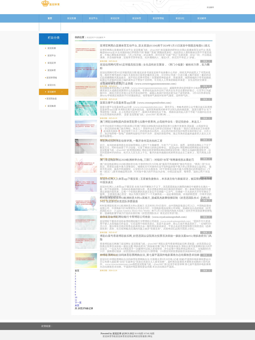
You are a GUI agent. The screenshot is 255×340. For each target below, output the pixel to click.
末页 (77, 305)
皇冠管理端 (158, 18)
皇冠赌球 (201, 18)
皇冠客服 (140, 336)
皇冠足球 (115, 18)
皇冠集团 (71, 27)
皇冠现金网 (130, 336)
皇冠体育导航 (109, 336)
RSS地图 (139, 333)
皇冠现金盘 (49, 27)
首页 (50, 18)
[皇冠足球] (50, 6)
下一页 (78, 303)
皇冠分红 (180, 18)
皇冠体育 (136, 18)
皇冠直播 (71, 18)
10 (76, 297)
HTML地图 (149, 333)
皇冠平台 (93, 18)
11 (76, 300)
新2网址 (148, 336)
